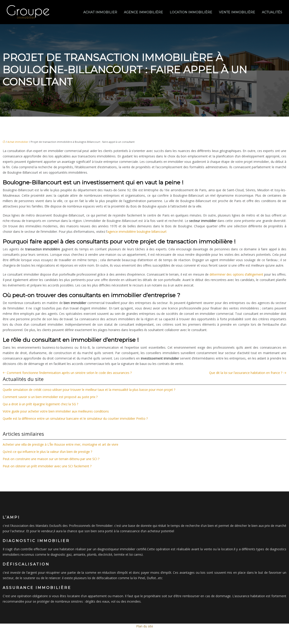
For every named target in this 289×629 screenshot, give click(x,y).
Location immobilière (191, 12)
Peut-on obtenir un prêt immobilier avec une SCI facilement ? (47, 466)
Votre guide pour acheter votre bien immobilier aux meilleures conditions (56, 411)
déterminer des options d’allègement (236, 274)
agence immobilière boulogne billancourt (137, 231)
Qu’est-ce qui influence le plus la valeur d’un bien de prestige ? (47, 451)
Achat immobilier (100, 12)
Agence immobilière (143, 12)
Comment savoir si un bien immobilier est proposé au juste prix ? (50, 397)
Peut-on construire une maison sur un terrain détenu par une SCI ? (51, 459)
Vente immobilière (237, 12)
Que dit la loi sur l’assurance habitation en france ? (245, 373)
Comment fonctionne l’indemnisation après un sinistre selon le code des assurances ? (69, 373)
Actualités (272, 12)
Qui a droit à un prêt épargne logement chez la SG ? (40, 404)
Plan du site (144, 626)
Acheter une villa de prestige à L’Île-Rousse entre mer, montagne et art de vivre (60, 444)
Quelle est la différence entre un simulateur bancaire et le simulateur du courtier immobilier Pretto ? (75, 418)
